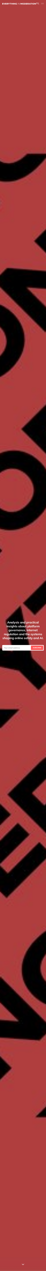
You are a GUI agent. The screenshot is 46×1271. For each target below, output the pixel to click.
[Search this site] (38, 3)
